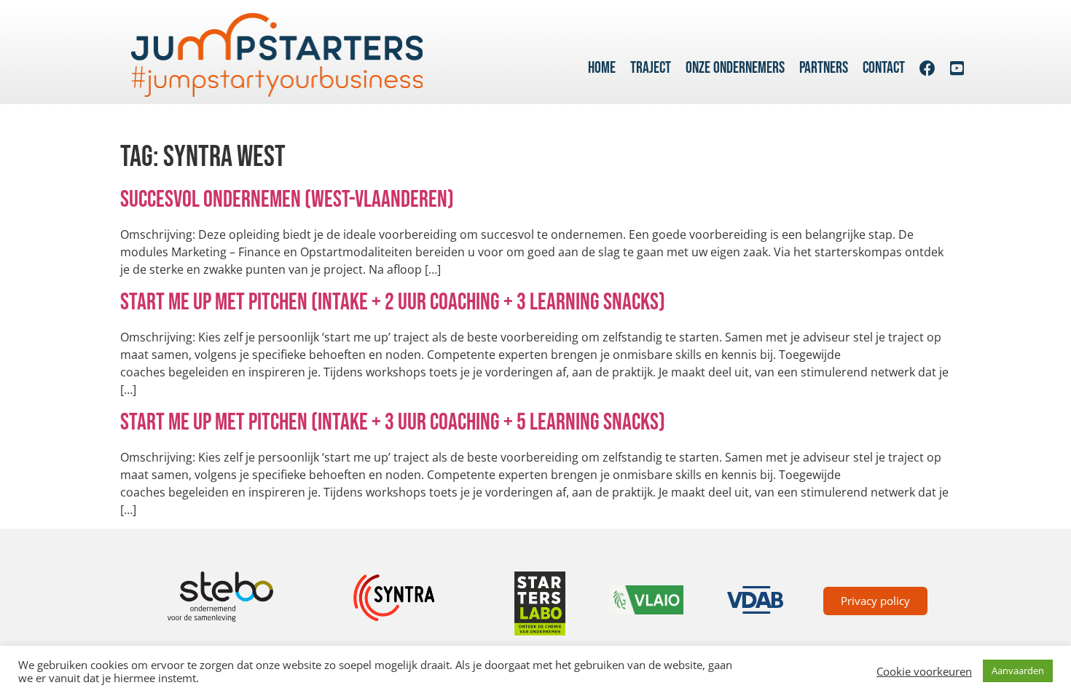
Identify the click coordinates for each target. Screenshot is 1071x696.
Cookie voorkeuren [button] (924, 671)
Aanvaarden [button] (1018, 670)
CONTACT (884, 68)
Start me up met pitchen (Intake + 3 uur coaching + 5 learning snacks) (392, 422)
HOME (602, 68)
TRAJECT (650, 68)
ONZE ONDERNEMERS (735, 68)
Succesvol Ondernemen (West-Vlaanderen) (287, 200)
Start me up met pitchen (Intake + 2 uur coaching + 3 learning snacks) (392, 302)
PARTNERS (823, 68)
